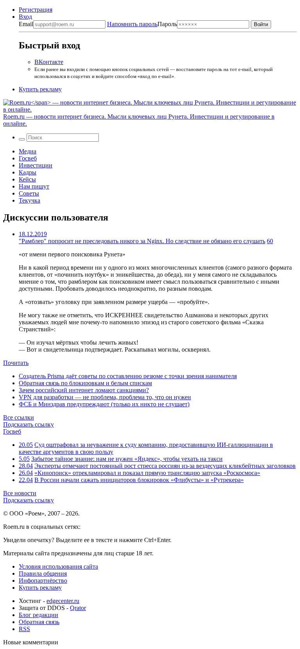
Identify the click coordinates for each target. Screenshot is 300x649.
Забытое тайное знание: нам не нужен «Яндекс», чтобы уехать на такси (127, 458)
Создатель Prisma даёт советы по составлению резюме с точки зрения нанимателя (128, 376)
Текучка (29, 200)
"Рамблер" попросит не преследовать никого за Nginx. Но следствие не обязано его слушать (142, 241)
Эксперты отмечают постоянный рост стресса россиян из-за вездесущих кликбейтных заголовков (165, 465)
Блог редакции (38, 615)
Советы (29, 193)
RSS (24, 629)
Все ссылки (18, 417)
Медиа (27, 151)
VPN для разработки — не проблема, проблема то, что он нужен (105, 397)
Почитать (16, 362)
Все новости (19, 493)
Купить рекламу (40, 89)
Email (26, 24)
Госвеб (28, 158)
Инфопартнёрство (43, 580)
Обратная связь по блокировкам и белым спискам (85, 383)
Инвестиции (35, 165)
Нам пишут (34, 186)
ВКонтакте (48, 62)
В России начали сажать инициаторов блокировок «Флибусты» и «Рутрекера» (139, 480)
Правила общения (43, 573)
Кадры (27, 172)
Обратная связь (39, 622)
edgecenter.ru (62, 600)
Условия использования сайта (58, 566)
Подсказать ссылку (28, 424)
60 (270, 241)
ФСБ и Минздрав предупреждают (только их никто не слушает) (104, 404)
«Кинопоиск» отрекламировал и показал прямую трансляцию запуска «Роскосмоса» (147, 472)
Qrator (78, 608)
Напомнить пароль (132, 24)
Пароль (142, 24)
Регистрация (35, 9)
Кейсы (27, 179)
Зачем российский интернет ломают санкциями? (84, 390)
